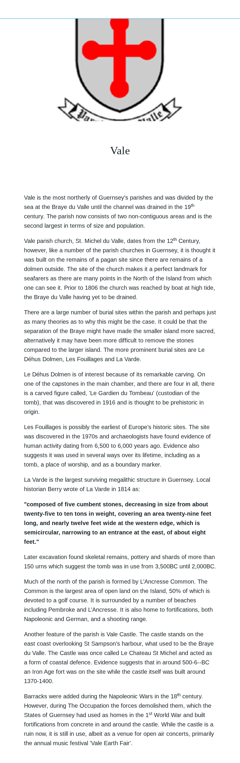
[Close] (9, 9)
